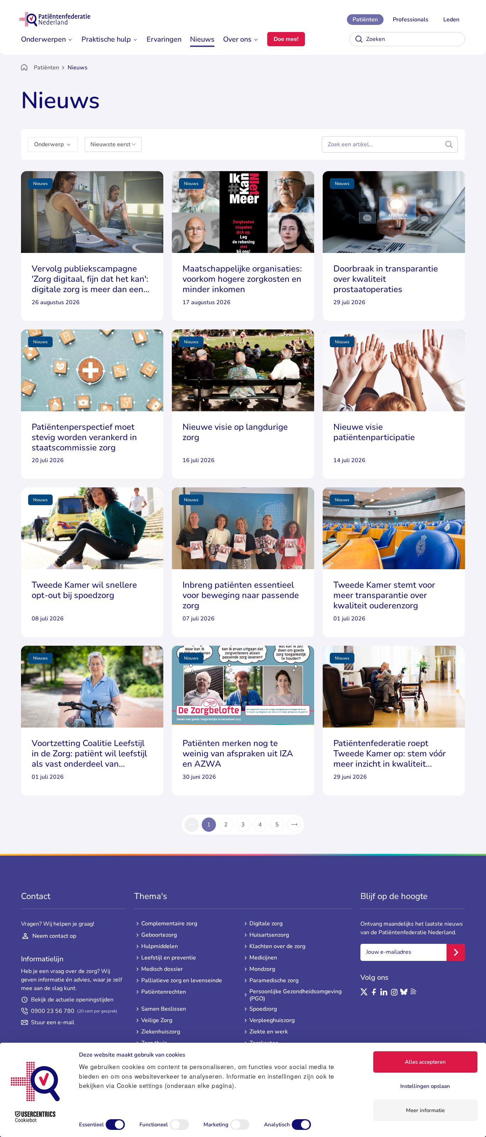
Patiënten (365, 19)
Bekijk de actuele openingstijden (72, 999)
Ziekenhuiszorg (160, 1031)
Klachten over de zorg (277, 946)
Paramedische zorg (274, 980)
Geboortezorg (159, 934)
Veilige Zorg (156, 1020)
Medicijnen (263, 957)
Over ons (237, 39)
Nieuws (202, 39)
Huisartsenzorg (269, 934)
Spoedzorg (263, 1008)
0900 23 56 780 (74, 1011)
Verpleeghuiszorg (272, 1020)
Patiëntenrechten (163, 991)
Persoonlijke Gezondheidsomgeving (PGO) (295, 995)
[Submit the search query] (449, 144)
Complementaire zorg (169, 923)
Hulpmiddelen (159, 946)
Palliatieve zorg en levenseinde (181, 980)
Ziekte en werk (268, 1031)
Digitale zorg (265, 923)
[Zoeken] (359, 39)
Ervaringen (164, 39)
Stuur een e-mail (52, 1022)
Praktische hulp (106, 39)
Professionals (410, 19)
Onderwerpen (43, 39)
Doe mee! (286, 39)
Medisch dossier (162, 969)
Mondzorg (262, 969)
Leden (451, 19)
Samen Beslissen (163, 1008)
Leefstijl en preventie (168, 957)
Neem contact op (54, 936)
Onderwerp (49, 144)
